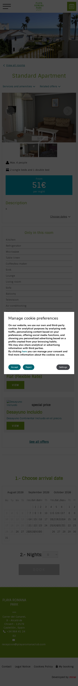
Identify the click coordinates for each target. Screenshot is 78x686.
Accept (14, 367)
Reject (29, 367)
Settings (63, 367)
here (24, 351)
